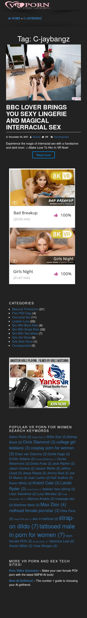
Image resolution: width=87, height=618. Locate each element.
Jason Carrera (22, 468)
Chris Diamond (39, 442)
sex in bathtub (45, 518)
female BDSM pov (46, 459)
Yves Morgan (45, 545)
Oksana (36, 136)
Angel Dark (39, 437)
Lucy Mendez (49, 493)
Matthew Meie (27, 504)
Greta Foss (41, 463)
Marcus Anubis (41, 498)
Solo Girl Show (21, 337)
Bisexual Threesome (25, 309)
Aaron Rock (20, 436)
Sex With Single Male (25, 329)
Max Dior (53, 504)
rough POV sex (23, 519)
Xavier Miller (20, 545)
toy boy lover (40, 541)
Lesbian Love (20, 321)
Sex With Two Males (25, 333)
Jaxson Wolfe (47, 468)
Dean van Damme (31, 453)
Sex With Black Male (25, 325)
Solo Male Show (22, 341)
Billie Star (56, 436)
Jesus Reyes (34, 472)
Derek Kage (59, 453)
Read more (43, 155)
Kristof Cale (46, 483)
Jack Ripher (63, 463)
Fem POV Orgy (22, 313)
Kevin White (20, 482)
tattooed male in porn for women (42, 530)
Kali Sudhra (62, 477)
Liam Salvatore (22, 493)
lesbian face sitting (58, 488)
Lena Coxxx (34, 489)
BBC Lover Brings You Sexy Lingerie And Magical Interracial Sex (36, 117)
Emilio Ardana (22, 458)
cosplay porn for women (41, 450)
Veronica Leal (61, 541)
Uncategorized (61, 136)
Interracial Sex (21, 317)
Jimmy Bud (58, 472)
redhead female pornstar (34, 510)
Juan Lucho (39, 477)
